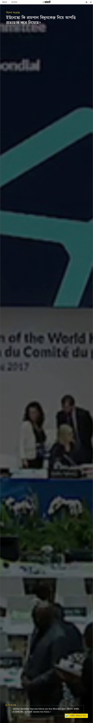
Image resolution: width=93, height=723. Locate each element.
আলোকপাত (14, 2)
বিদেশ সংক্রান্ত (13, 13)
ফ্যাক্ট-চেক (4, 2)
